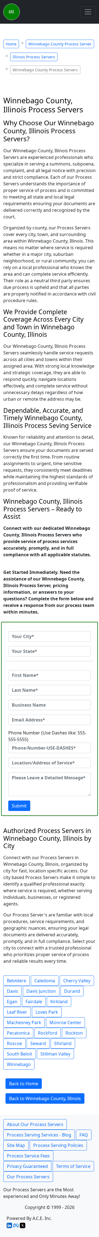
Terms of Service (73, 1166)
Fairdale (34, 1002)
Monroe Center (65, 1022)
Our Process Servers (28, 1177)
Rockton (74, 1033)
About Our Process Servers (35, 1124)
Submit (19, 806)
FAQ (83, 1135)
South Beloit (19, 1054)
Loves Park (46, 1012)
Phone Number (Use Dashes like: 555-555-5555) (47, 736)
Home (11, 44)
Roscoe (14, 1043)
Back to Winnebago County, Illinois (45, 1098)
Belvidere (16, 981)
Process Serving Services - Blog (39, 1135)
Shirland (63, 1043)
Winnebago (19, 1064)
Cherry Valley (76, 981)
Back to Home (23, 1084)
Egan (12, 1002)
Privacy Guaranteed (27, 1166)
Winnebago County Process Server (60, 44)
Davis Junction (41, 991)
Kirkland (59, 1002)
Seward (38, 1043)
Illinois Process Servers (34, 56)
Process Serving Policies (58, 1145)
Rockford (47, 1033)
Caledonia (44, 981)
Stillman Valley (55, 1054)
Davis (12, 991)
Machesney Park (24, 1022)
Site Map (16, 1145)
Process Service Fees (28, 1156)
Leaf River (17, 1012)
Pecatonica (18, 1033)
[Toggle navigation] (88, 11)
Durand (72, 991)
